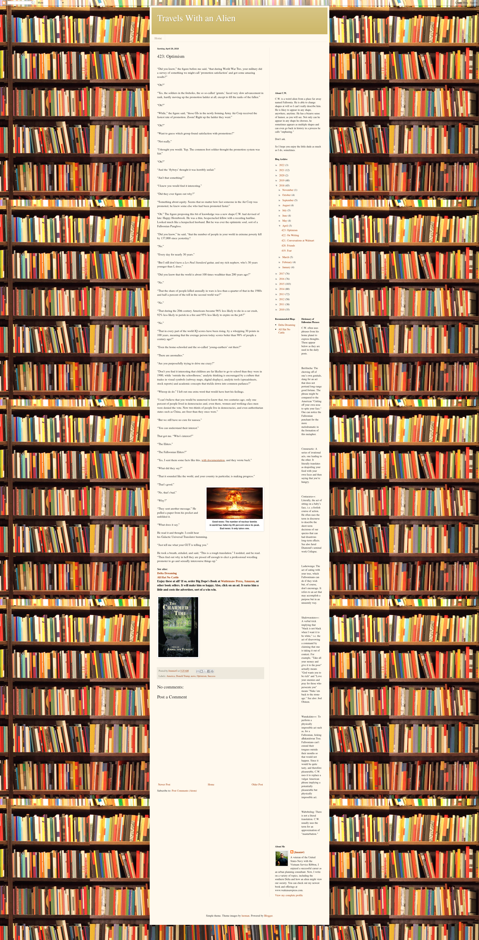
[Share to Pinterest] (212, 671)
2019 (282, 180)
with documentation (213, 460)
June (285, 215)
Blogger (268, 915)
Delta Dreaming (286, 325)
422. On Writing (290, 235)
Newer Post (164, 784)
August (286, 205)
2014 (282, 289)
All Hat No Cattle (284, 330)
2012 (282, 299)
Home (158, 38)
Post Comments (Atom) (184, 790)
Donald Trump (183, 676)
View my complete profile (289, 895)
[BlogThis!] (201, 671)
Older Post (257, 784)
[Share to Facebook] (208, 671)
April (285, 225)
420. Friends (288, 245)
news (193, 676)
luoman (245, 915)
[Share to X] (205, 671)
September (288, 200)
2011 (282, 304)
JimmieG (299, 852)
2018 (282, 185)
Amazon (249, 581)
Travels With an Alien (196, 18)
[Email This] (198, 671)
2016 (282, 279)
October (287, 195)
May (285, 220)
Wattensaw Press (231, 581)
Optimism (202, 676)
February (287, 262)
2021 (282, 170)
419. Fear (287, 250)
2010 (282, 309)
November (288, 190)
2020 (282, 175)
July (284, 210)
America (171, 676)
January (286, 267)
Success (211, 676)
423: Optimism (290, 230)
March (286, 257)
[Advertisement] (293, 66)
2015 (282, 284)
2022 (282, 165)
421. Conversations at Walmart (298, 240)
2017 (282, 273)
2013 (282, 294)
